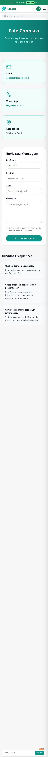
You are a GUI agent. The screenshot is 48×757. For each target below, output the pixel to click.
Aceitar (39, 753)
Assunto (10, 186)
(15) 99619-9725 (14, 105)
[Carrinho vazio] (38, 8)
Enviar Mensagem (26, 238)
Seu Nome (11, 160)
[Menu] (44, 9)
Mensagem (11, 198)
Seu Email (10, 173)
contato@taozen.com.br (18, 77)
